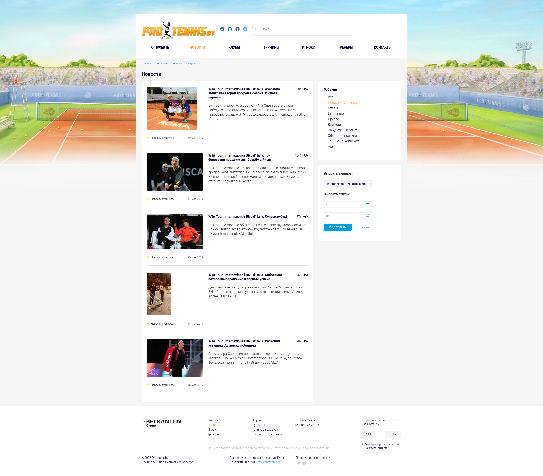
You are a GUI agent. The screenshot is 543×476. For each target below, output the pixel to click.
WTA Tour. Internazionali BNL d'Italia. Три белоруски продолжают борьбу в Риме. (240, 157)
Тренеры (345, 47)
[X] (304, 462)
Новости (197, 47)
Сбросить (363, 227)
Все (330, 97)
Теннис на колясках (343, 141)
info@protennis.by (269, 462)
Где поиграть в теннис (267, 434)
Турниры (271, 47)
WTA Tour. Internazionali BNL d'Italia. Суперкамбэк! (247, 216)
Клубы (234, 47)
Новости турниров (342, 103)
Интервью (336, 114)
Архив (332, 147)
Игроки (308, 47)
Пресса (333, 119)
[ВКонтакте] (298, 462)
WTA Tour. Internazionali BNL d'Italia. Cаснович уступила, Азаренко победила (244, 343)
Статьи (333, 108)
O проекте (160, 47)
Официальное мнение (345, 136)
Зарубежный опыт (342, 130)
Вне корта (335, 125)
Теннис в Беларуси (265, 429)
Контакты (383, 47)
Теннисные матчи (307, 425)
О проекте (214, 420)
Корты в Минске (306, 420)
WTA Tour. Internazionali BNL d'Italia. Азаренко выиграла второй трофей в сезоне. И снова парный (244, 93)
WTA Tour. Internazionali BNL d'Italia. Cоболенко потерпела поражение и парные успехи (245, 277)
